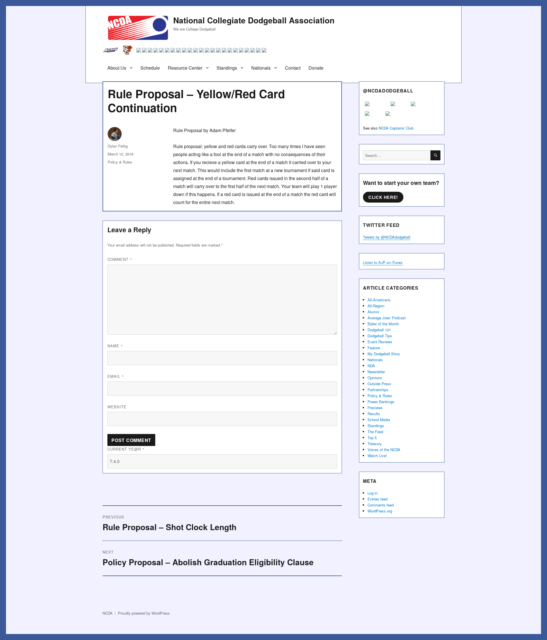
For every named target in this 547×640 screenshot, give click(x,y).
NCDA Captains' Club (396, 128)
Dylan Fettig (118, 146)
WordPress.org (380, 511)
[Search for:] (396, 155)
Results (374, 413)
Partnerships (378, 389)
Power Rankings (381, 401)
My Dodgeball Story (384, 353)
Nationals (261, 67)
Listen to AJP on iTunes (383, 262)
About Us (116, 67)
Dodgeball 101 (379, 329)
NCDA (108, 613)
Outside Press (379, 383)
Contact (293, 67)
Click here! (383, 197)
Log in (372, 493)
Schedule (150, 67)
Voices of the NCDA (384, 449)
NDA (371, 365)
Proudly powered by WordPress (144, 613)
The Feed (375, 431)
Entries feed (377, 499)
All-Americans (379, 299)
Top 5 (372, 437)
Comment (119, 259)
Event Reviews (380, 341)
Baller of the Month (383, 323)
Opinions (375, 377)
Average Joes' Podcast (387, 317)
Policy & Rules (120, 162)
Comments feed (381, 505)
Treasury (375, 443)
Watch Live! (377, 455)
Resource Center (185, 67)
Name (115, 345)
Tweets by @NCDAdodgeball (386, 237)
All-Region (376, 305)
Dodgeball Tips (380, 335)
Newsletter (376, 371)
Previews (375, 407)
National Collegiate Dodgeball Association (253, 20)
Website (116, 406)
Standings (227, 67)
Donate (316, 67)
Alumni (373, 311)
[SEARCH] (435, 155)
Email (115, 376)
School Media (379, 419)
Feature (374, 347)
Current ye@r (126, 449)
